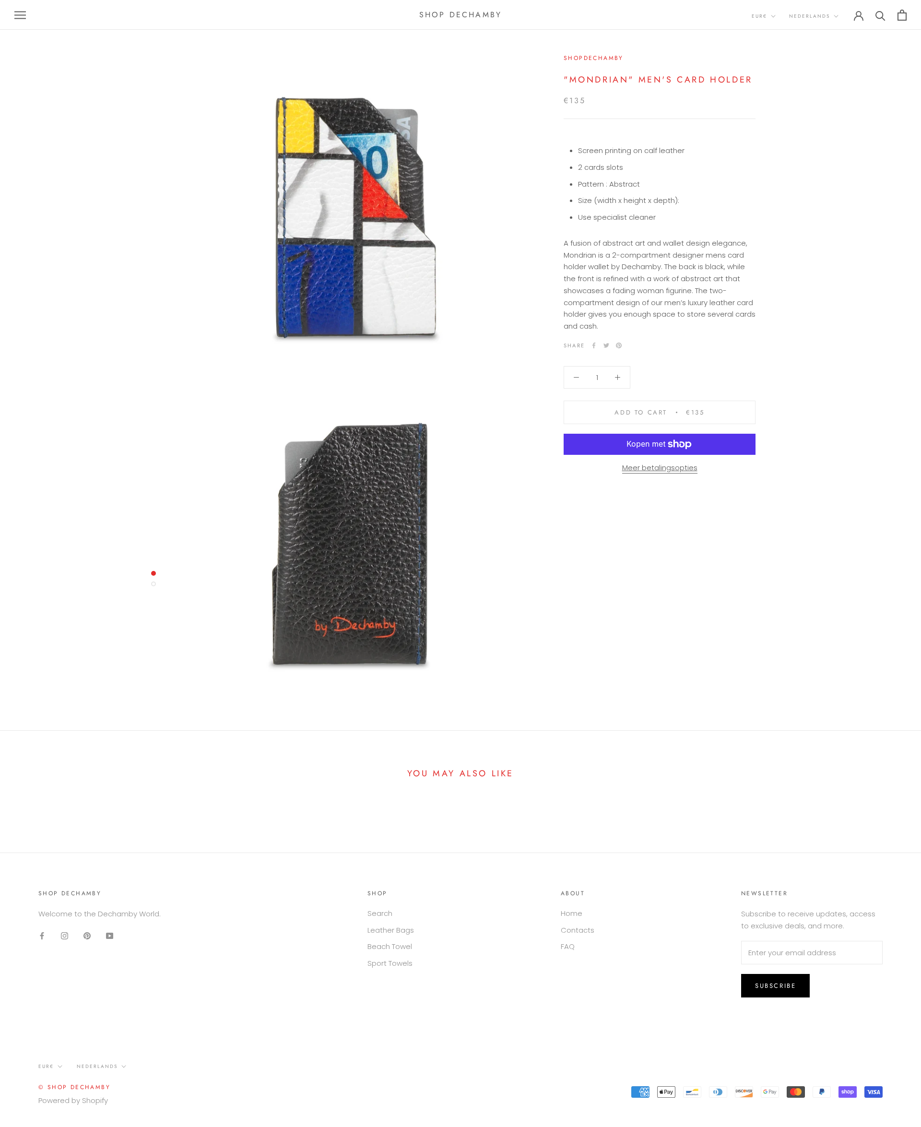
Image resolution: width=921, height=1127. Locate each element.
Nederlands (809, 16)
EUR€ (759, 16)
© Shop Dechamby (74, 1087)
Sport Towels (390, 963)
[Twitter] (606, 345)
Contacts (577, 930)
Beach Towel (389, 946)
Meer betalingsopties (659, 468)
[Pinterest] (619, 345)
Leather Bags (390, 930)
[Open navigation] (20, 15)
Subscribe (775, 985)
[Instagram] (64, 936)
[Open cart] (902, 15)
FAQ (568, 946)
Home (571, 913)
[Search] (880, 15)
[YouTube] (109, 936)
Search (379, 913)
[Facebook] (594, 345)
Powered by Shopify (73, 1100)
